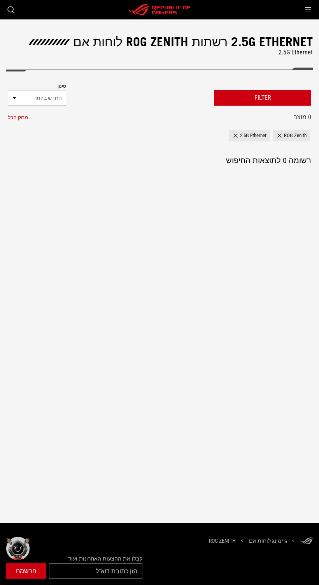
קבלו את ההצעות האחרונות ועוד (105, 558)
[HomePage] (306, 541)
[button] (308, 9)
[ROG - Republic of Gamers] (159, 10)
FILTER (262, 97)
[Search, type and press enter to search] (11, 9)
